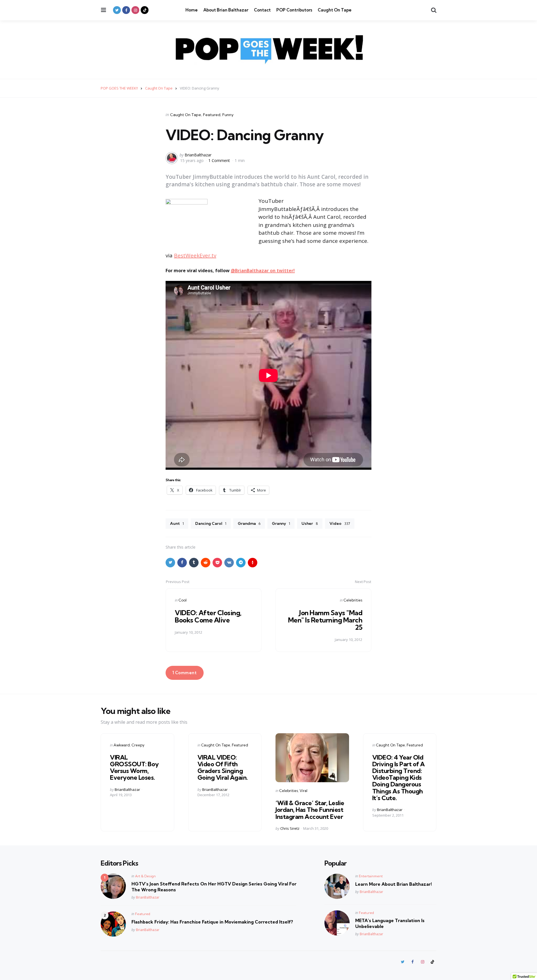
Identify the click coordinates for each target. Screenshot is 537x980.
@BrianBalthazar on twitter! (263, 270)
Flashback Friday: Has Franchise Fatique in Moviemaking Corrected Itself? (212, 922)
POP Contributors (294, 10)
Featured (211, 114)
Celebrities (352, 600)
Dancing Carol (210, 523)
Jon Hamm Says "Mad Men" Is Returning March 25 (325, 620)
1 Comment (219, 160)
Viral (303, 790)
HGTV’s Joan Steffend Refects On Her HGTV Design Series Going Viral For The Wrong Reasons (213, 886)
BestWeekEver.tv (195, 255)
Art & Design (145, 876)
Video (339, 523)
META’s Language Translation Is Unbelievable (390, 923)
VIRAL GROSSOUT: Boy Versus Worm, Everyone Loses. (134, 767)
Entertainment (371, 876)
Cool (182, 600)
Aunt (177, 523)
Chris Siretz (290, 828)
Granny (281, 523)
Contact (262, 10)
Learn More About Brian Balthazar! (393, 884)
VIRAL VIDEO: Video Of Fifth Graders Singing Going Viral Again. (222, 767)
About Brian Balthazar (225, 10)
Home (191, 10)
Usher (310, 523)
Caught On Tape (335, 10)
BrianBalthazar (198, 155)
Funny (228, 114)
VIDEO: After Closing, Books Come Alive (208, 616)
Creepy (137, 745)
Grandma (249, 523)
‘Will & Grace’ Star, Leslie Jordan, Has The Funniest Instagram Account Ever (309, 809)
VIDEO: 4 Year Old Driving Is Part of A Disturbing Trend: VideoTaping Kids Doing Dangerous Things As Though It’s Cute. (398, 777)
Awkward (122, 745)
